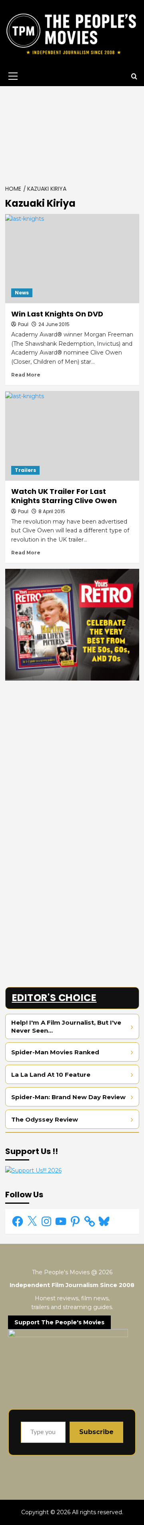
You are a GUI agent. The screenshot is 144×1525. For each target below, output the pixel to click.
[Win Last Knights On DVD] (72, 258)
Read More (25, 375)
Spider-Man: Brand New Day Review (68, 1097)
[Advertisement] (72, 133)
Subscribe (96, 1432)
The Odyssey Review (44, 1119)
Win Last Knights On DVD (57, 314)
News (22, 292)
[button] (11, 76)
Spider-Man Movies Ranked (55, 1052)
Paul (23, 324)
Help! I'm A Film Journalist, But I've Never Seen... (66, 1026)
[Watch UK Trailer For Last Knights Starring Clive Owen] (72, 435)
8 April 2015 (51, 511)
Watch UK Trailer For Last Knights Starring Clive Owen (64, 496)
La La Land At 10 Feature (50, 1074)
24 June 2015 (54, 324)
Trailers (25, 470)
